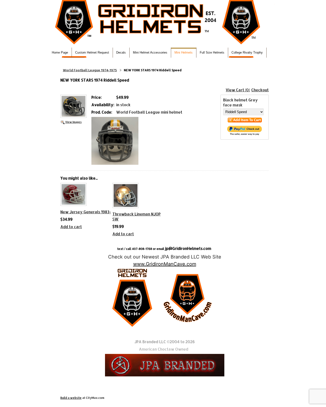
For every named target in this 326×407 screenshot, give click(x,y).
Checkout (260, 89)
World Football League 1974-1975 (90, 70)
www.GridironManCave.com (164, 264)
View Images (73, 122)
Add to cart (71, 226)
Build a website (71, 398)
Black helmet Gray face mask (240, 102)
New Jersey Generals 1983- (85, 211)
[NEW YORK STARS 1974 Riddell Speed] (73, 107)
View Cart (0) (238, 89)
